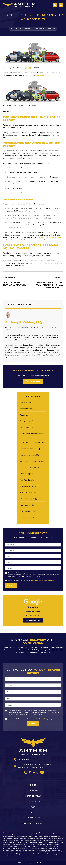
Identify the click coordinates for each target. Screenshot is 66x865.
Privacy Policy (33, 818)
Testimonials (33, 801)
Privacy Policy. (49, 580)
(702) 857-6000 (56, 263)
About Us (33, 790)
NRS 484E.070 (43, 75)
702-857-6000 (24, 759)
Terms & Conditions (37, 580)
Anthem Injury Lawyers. (14, 330)
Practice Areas (33, 796)
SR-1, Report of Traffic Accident (49, 237)
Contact (33, 812)
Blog (18, 28)
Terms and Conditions (33, 823)
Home (12, 28)
